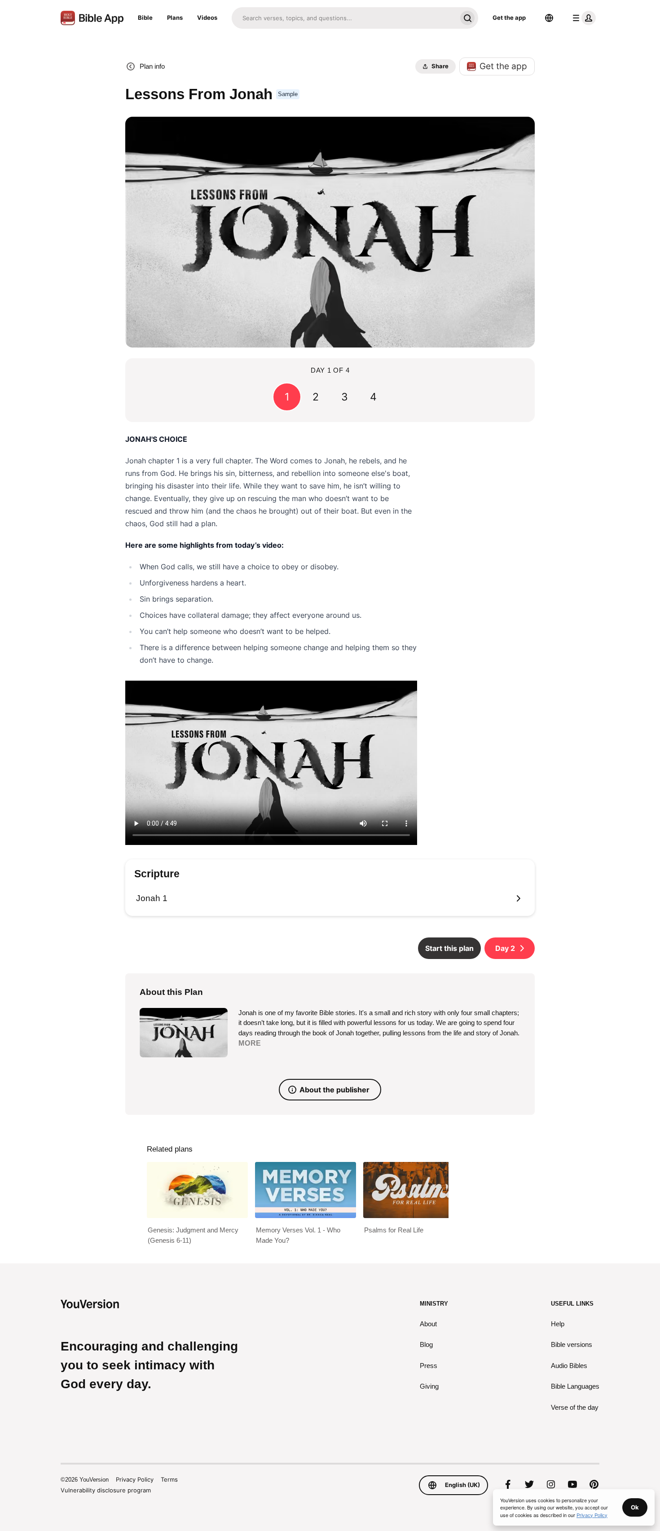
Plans (175, 17)
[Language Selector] (549, 18)
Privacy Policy (135, 1479)
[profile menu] (582, 18)
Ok (635, 1507)
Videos (207, 17)
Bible (145, 17)
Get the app (509, 17)
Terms (169, 1479)
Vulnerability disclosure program (106, 1490)
